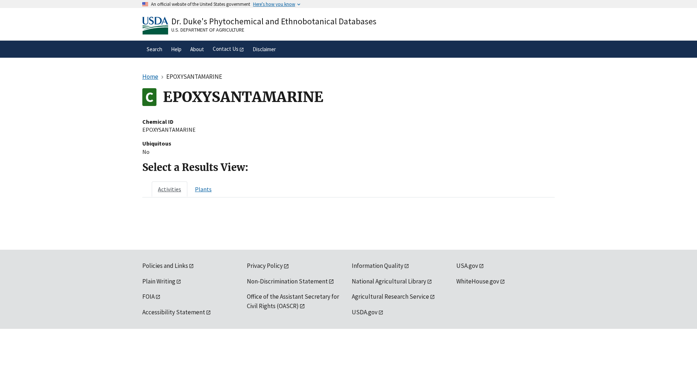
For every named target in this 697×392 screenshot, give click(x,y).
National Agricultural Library (389, 281)
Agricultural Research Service (390, 297)
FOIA (148, 297)
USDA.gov (365, 312)
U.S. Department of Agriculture (207, 29)
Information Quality (377, 266)
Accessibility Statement (173, 312)
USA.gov (467, 266)
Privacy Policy (265, 266)
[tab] (169, 189)
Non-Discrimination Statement (287, 281)
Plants (203, 189)
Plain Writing (158, 281)
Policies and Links (165, 266)
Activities (169, 189)
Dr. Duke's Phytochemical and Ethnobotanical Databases (273, 21)
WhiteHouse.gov (477, 281)
